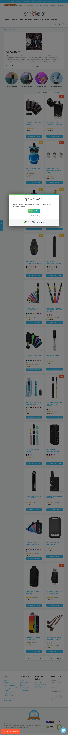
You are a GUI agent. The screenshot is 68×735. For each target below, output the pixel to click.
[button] (63, 730)
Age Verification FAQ (34, 216)
